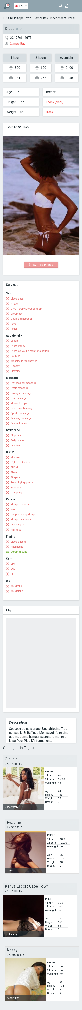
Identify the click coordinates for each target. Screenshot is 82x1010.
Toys (13, 323)
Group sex (16, 313)
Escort (14, 340)
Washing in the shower (24, 360)
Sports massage (20, 413)
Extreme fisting (19, 551)
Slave (14, 472)
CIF (12, 573)
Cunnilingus (17, 524)
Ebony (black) (54, 102)
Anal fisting (17, 546)
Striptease (16, 435)
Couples (15, 355)
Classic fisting (19, 541)
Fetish (14, 328)
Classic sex (17, 298)
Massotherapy (19, 403)
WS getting (17, 590)
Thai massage (19, 398)
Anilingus (16, 529)
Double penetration (22, 318)
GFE (13, 509)
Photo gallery (19, 127)
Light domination (20, 462)
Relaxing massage (21, 418)
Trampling (16, 492)
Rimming (16, 370)
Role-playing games (22, 482)
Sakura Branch (19, 423)
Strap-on (15, 477)
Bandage (16, 487)
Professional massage (23, 382)
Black (49, 112)
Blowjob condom (20, 504)
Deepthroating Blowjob (24, 514)
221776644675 (21, 38)
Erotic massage (19, 387)
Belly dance (17, 440)
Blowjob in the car (21, 519)
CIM (13, 563)
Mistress (15, 457)
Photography (18, 345)
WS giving (16, 585)
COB (13, 568)
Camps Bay (41, 18)
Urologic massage (21, 393)
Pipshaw (15, 365)
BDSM (14, 467)
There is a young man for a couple (30, 350)
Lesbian (15, 445)
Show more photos (41, 264)
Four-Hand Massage (22, 408)
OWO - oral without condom (26, 308)
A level (14, 303)
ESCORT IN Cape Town (17, 18)
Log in (67, 4)
